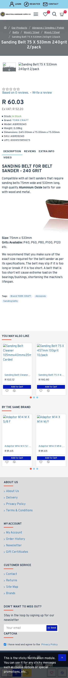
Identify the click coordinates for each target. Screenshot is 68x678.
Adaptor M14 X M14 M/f (52, 446)
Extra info (46, 151)
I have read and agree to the (33, 644)
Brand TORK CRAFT (21, 296)
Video (7, 157)
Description (12, 151)
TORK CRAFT (20, 120)
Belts (15, 32)
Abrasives (41, 296)
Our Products (19, 28)
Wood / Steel (31, 32)
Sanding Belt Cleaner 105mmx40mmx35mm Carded (18, 375)
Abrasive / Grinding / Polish (48, 28)
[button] (9, 63)
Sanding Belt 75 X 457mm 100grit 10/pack (52, 375)
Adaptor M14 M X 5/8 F (18, 446)
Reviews (30, 151)
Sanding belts (10, 301)
